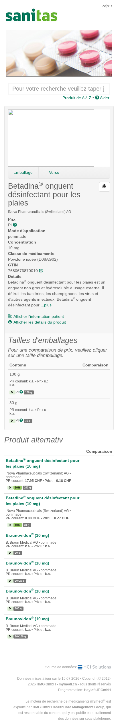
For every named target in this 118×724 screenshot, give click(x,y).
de (104, 6)
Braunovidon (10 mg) (27, 535)
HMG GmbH (46, 684)
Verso (54, 172)
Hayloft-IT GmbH (97, 690)
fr (108, 6)
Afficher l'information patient (38, 316)
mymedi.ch (68, 684)
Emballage (23, 172)
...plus (46, 305)
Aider (104, 97)
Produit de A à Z (76, 97)
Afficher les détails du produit (39, 322)
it (111, 6)
